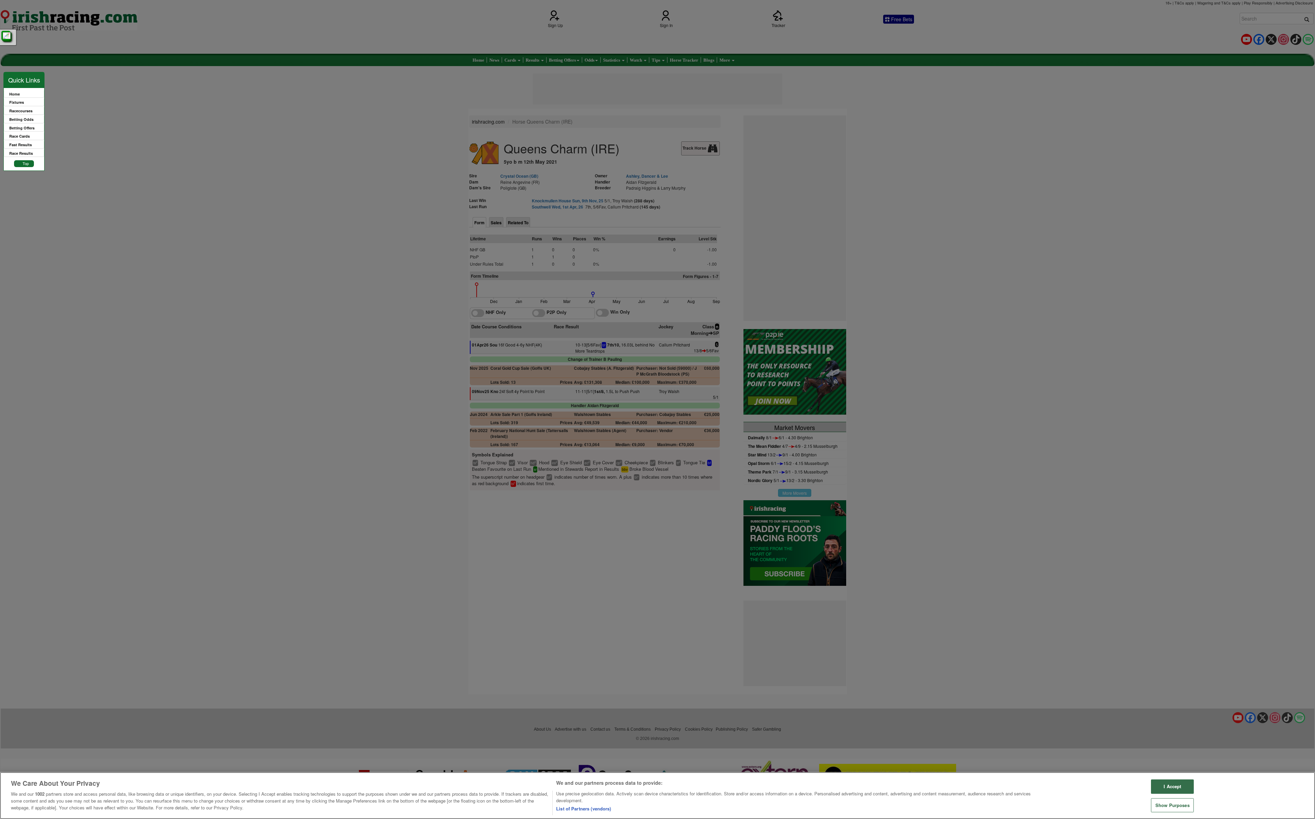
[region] (657, 795)
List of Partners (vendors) (583, 808)
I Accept (1172, 786)
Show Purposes (1172, 805)
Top (26, 163)
